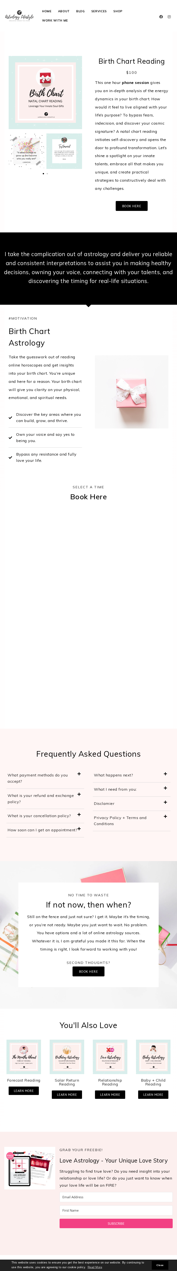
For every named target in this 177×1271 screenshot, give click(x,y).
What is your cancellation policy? (39, 815)
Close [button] (160, 1265)
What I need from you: (115, 789)
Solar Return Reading (67, 1082)
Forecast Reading (24, 1080)
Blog (80, 11)
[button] (13, 152)
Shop (117, 11)
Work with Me (55, 20)
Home (47, 11)
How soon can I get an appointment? (42, 829)
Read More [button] (95, 1267)
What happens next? (113, 775)
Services (99, 11)
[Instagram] (169, 16)
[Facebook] (161, 16)
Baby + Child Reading (153, 1082)
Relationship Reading (110, 1082)
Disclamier (104, 803)
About (64, 11)
